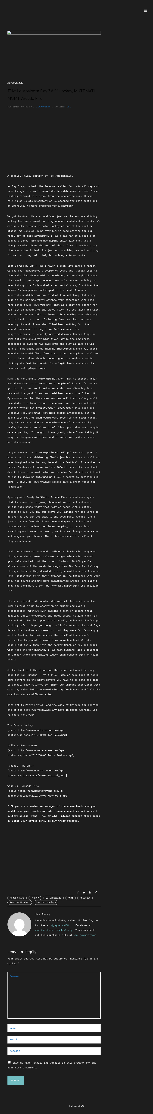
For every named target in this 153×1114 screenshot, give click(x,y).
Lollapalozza (53, 898)
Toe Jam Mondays (19, 902)
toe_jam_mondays (46, 902)
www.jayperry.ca (85, 935)
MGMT (70, 898)
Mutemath (85, 898)
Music (67, 106)
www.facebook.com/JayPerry (53, 930)
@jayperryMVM (60, 925)
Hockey (35, 898)
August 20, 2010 (15, 83)
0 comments (43, 106)
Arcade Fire (17, 898)
